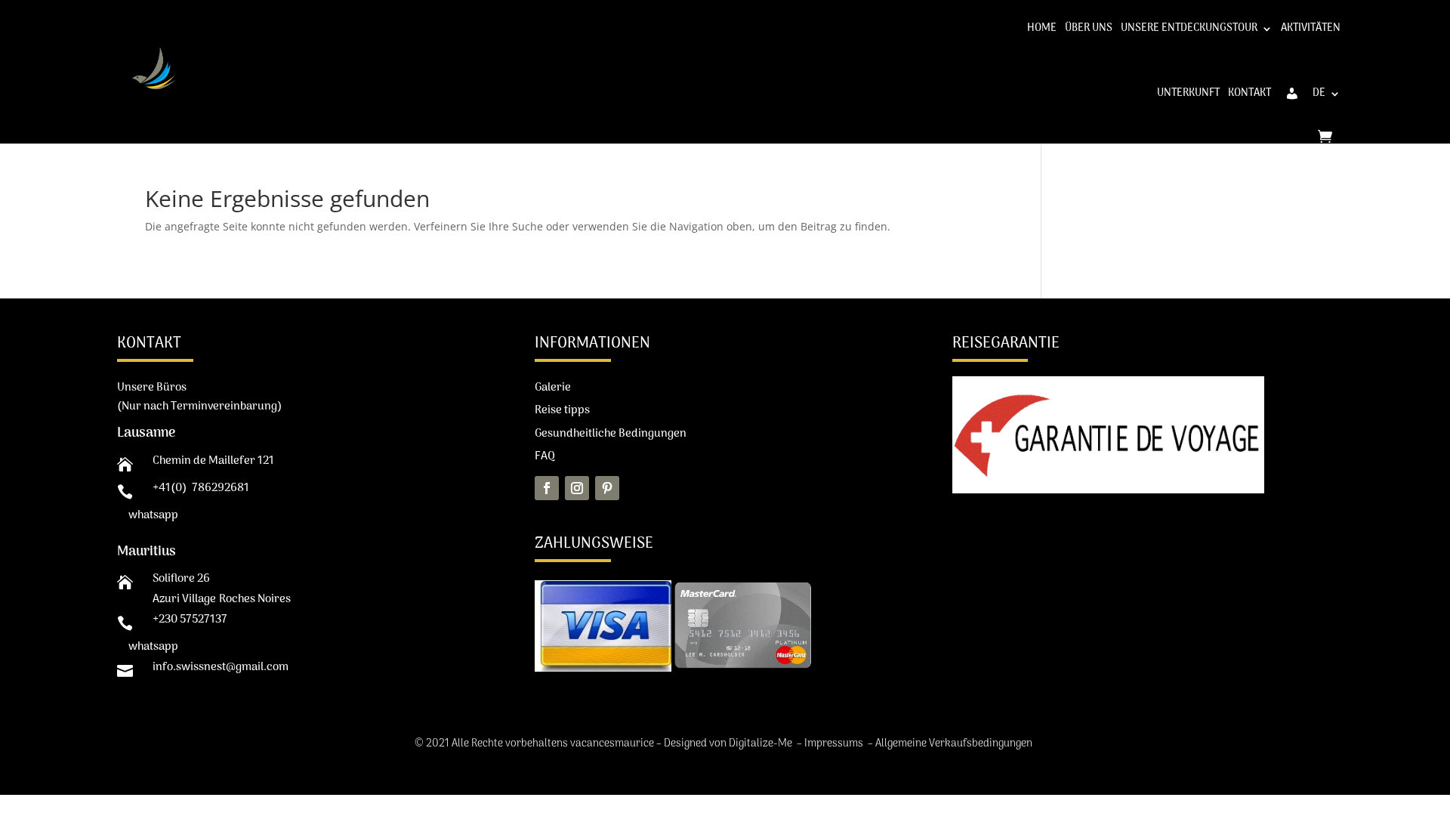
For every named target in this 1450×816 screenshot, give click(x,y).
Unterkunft (1188, 93)
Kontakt (1249, 93)
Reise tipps (562, 410)
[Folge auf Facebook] (547, 488)
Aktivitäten (1310, 28)
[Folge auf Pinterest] (607, 488)
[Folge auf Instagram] (577, 488)
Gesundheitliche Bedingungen (610, 434)
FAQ (545, 456)
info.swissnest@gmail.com (220, 667)
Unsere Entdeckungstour (1189, 28)
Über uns (1088, 28)
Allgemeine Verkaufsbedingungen (955, 744)
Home (1042, 28)
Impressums (834, 744)
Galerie (553, 388)
